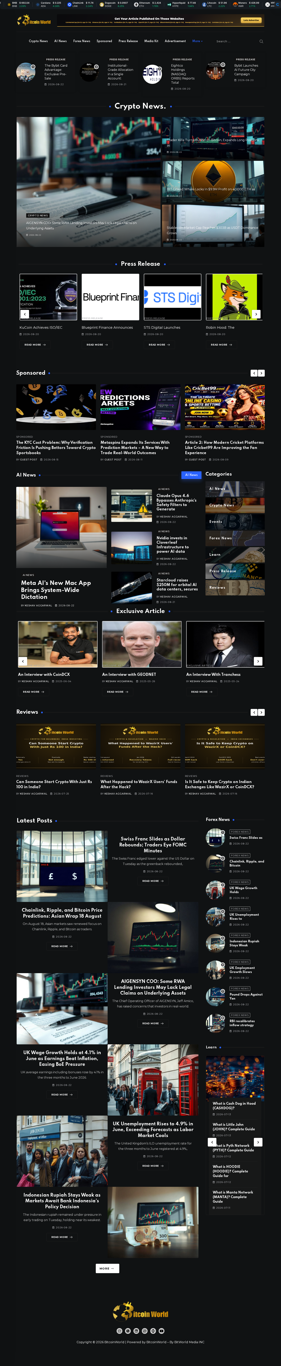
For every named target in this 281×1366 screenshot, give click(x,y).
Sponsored (104, 41)
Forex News (81, 41)
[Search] (261, 41)
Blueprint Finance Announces (44, 327)
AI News (60, 41)
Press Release (128, 41)
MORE (104, 1268)
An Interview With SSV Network (215, 675)
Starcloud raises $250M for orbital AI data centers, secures (177, 585)
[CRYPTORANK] (277, 5)
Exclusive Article (30, 666)
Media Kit (151, 41)
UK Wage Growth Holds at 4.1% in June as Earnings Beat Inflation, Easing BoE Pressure (62, 1058)
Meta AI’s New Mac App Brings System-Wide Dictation (56, 590)
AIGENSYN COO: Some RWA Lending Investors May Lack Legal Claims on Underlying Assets (153, 987)
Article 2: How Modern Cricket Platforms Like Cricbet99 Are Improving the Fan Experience (224, 448)
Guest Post (28, 459)
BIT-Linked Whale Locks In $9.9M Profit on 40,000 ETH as (211, 189)
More (196, 41)
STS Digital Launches (99, 327)
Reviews (22, 776)
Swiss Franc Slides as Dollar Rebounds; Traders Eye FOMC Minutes (153, 845)
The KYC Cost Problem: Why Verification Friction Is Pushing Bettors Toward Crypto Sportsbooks (56, 448)
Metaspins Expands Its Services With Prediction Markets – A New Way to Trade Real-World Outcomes (135, 448)
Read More (32, 344)
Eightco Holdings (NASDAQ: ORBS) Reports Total (182, 74)
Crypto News (38, 41)
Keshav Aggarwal (38, 605)
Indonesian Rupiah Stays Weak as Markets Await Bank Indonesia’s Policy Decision (62, 1201)
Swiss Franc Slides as (246, 838)
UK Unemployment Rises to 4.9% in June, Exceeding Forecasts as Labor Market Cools (152, 1130)
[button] (24, 314)
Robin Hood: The (157, 327)
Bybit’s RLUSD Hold (221, 327)
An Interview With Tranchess (128, 675)
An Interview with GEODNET (44, 675)
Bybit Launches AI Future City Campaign (246, 70)
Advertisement (175, 41)
